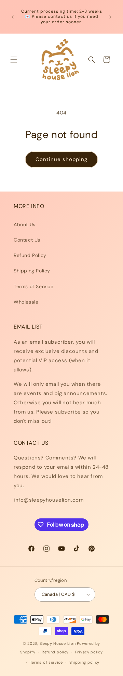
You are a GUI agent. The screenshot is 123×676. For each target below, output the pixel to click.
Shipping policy (84, 662)
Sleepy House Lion (58, 643)
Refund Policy (30, 255)
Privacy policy (89, 652)
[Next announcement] (110, 16)
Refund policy (55, 652)
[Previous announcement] (12, 16)
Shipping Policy (32, 271)
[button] (13, 59)
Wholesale (26, 302)
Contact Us (27, 240)
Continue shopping (61, 159)
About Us (25, 224)
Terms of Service (34, 286)
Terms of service (46, 662)
